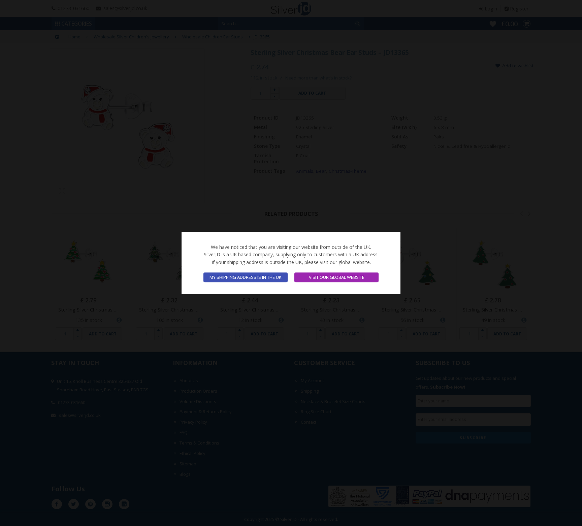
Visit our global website (336, 277)
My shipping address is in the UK (245, 277)
